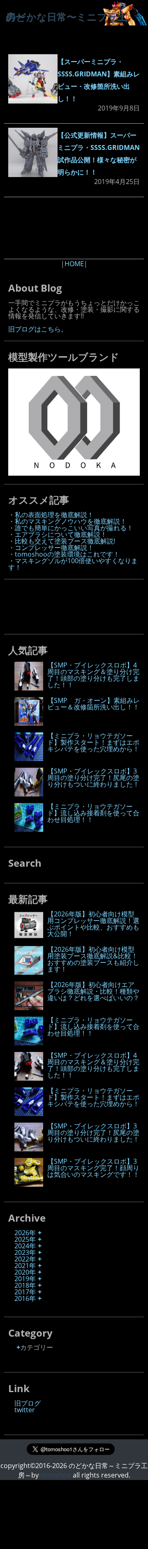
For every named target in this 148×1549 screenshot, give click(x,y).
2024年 (25, 1245)
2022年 (25, 1259)
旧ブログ (27, 1403)
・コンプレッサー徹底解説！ (51, 547)
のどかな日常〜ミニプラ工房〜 (66, 16)
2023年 (25, 1252)
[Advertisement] (74, 228)
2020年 (25, 1272)
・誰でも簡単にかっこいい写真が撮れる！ (70, 527)
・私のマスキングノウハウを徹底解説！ (67, 521)
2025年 (25, 1239)
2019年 (25, 1278)
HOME (74, 263)
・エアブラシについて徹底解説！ (57, 534)
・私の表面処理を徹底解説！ (51, 514)
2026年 (25, 1232)
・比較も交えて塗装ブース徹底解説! (61, 540)
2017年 (25, 1291)
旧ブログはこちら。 (37, 329)
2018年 (25, 1285)
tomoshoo (55, 1475)
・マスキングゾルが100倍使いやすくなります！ (73, 564)
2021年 (25, 1265)
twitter (24, 1409)
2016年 (25, 1298)
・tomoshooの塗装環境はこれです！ (64, 554)
